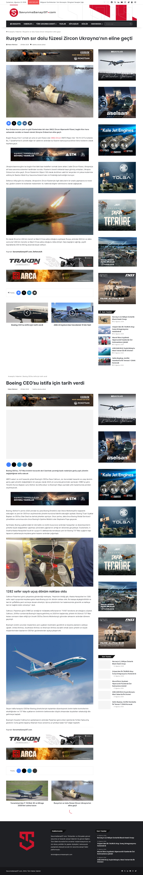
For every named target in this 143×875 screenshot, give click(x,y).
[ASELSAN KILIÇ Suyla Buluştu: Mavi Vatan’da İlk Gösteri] (104, 351)
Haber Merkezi (12, 44)
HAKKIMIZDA (96, 24)
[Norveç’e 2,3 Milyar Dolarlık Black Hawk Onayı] (104, 320)
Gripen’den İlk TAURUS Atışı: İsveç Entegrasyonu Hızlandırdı (123, 329)
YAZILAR (62, 24)
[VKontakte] (24, 123)
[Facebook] (8, 123)
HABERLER (28, 24)
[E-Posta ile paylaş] (30, 123)
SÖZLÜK (85, 24)
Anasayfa (10, 32)
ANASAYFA (16, 24)
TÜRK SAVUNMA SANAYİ (45, 24)
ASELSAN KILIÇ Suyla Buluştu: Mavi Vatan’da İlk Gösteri (123, 349)
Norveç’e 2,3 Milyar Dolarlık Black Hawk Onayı (123, 318)
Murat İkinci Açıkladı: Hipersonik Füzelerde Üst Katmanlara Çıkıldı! (122, 339)
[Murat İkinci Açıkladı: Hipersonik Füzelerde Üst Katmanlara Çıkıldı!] (104, 340)
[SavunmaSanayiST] (71, 12)
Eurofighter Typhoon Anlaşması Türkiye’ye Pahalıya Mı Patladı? (63, 2)
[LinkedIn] (19, 123)
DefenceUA (37, 252)
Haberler (19, 32)
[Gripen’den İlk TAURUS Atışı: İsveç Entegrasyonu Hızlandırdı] (104, 330)
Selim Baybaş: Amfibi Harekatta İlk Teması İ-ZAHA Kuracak (123, 360)
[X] (14, 123)
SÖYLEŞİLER (73, 24)
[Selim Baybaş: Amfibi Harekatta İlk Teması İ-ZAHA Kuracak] (104, 361)
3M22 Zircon (56, 138)
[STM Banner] (50, 156)
